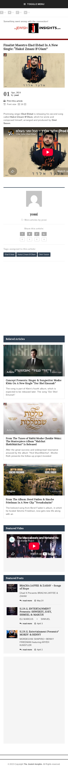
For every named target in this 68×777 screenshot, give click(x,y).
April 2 (40, 650)
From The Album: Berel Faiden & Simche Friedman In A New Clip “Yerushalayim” (30, 501)
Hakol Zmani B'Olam (27, 254)
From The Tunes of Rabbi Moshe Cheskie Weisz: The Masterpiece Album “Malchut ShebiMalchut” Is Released (34, 441)
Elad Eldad (10, 254)
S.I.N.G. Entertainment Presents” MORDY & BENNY (39, 633)
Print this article (15, 101)
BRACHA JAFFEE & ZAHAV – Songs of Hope (40, 587)
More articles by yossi (36, 220)
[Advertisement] (34, 298)
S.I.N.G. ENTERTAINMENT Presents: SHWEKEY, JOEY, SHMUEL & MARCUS (36, 611)
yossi (16, 95)
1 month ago (55, 372)
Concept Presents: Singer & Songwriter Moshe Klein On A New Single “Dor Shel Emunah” (33, 381)
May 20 (40, 601)
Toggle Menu (35, 4)
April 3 (40, 624)
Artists (10, 372)
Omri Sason (44, 254)
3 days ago (56, 430)
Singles (11, 491)
